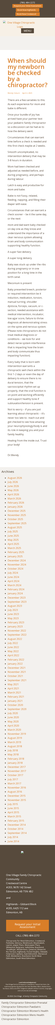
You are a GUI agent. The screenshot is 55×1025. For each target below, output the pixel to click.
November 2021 (17, 672)
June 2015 (13, 808)
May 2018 (13, 754)
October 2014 (15, 829)
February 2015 (16, 820)
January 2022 (15, 663)
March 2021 (14, 692)
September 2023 (17, 601)
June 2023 (13, 614)
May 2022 (13, 651)
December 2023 (17, 597)
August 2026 (15, 478)
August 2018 (15, 746)
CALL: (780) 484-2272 (27, 935)
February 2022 (16, 659)
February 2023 (16, 622)
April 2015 (13, 812)
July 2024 (13, 572)
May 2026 (13, 490)
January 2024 (15, 593)
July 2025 (13, 531)
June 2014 (13, 841)
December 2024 (17, 560)
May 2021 (13, 684)
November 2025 (17, 515)
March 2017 (14, 783)
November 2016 (17, 787)
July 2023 (13, 610)
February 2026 (16, 502)
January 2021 (15, 701)
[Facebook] (27, 970)
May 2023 (13, 618)
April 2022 (13, 655)
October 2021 (15, 676)
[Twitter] (34, 970)
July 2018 (13, 750)
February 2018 (16, 758)
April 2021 (13, 688)
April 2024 (13, 581)
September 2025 (17, 523)
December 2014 (17, 824)
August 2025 (15, 527)
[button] (27, 30)
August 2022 (15, 639)
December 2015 (17, 795)
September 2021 (17, 680)
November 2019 (17, 734)
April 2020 (13, 725)
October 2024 (15, 568)
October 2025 (15, 519)
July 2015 (13, 804)
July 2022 (13, 643)
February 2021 (16, 696)
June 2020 (13, 717)
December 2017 (17, 767)
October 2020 (15, 705)
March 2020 (14, 729)
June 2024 (13, 577)
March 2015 (14, 816)
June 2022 (13, 647)
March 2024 (14, 585)
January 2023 (15, 626)
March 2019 (14, 742)
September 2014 (17, 833)
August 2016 (15, 791)
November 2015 (17, 800)
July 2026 (13, 482)
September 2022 (17, 634)
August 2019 (15, 738)
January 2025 (15, 556)
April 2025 (13, 544)
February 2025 (16, 552)
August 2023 (15, 606)
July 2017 (13, 779)
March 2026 (14, 498)
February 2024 (16, 589)
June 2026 (13, 486)
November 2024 (17, 564)
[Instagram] (21, 970)
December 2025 (17, 510)
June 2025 (13, 535)
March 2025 (14, 548)
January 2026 (15, 506)
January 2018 (15, 762)
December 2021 (17, 667)
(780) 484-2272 (27, 2)
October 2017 (15, 775)
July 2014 (13, 837)
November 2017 (17, 771)
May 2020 (13, 721)
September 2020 (17, 709)
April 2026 (13, 494)
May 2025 (13, 539)
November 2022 (17, 630)
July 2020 (13, 713)
